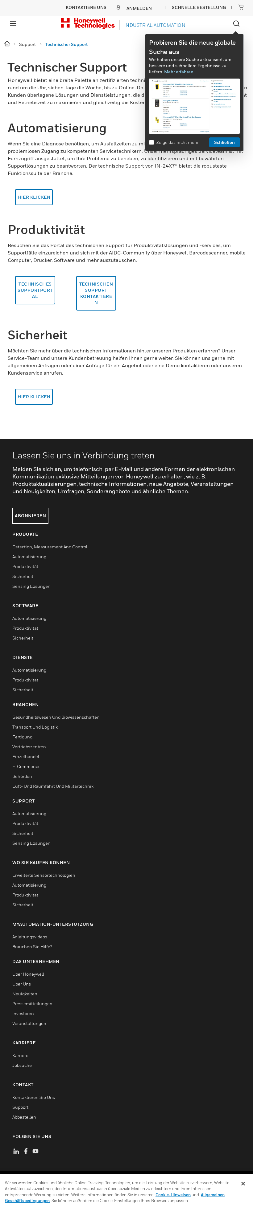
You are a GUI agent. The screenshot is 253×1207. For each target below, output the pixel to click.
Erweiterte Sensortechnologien (43, 875)
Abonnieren (30, 515)
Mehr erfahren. (179, 71)
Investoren (23, 1013)
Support (20, 1107)
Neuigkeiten (24, 993)
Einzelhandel (25, 756)
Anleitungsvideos (29, 936)
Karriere (20, 1055)
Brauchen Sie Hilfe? (32, 946)
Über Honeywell (28, 974)
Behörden (22, 776)
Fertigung (22, 736)
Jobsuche (22, 1065)
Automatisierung (29, 556)
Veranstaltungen (29, 1023)
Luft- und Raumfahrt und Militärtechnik (52, 786)
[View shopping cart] (241, 7)
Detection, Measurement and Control (49, 546)
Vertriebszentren (29, 746)
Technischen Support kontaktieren (96, 293)
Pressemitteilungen (32, 1003)
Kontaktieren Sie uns (33, 1097)
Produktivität (25, 566)
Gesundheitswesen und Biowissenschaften (56, 717)
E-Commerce (25, 766)
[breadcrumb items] (7, 44)
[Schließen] (243, 1183)
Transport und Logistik (35, 726)
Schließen (224, 142)
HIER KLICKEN (34, 197)
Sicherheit (22, 576)
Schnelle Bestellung (199, 7)
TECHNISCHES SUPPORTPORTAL (35, 290)
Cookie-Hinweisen (173, 1194)
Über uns (21, 983)
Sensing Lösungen (31, 586)
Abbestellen (24, 1117)
